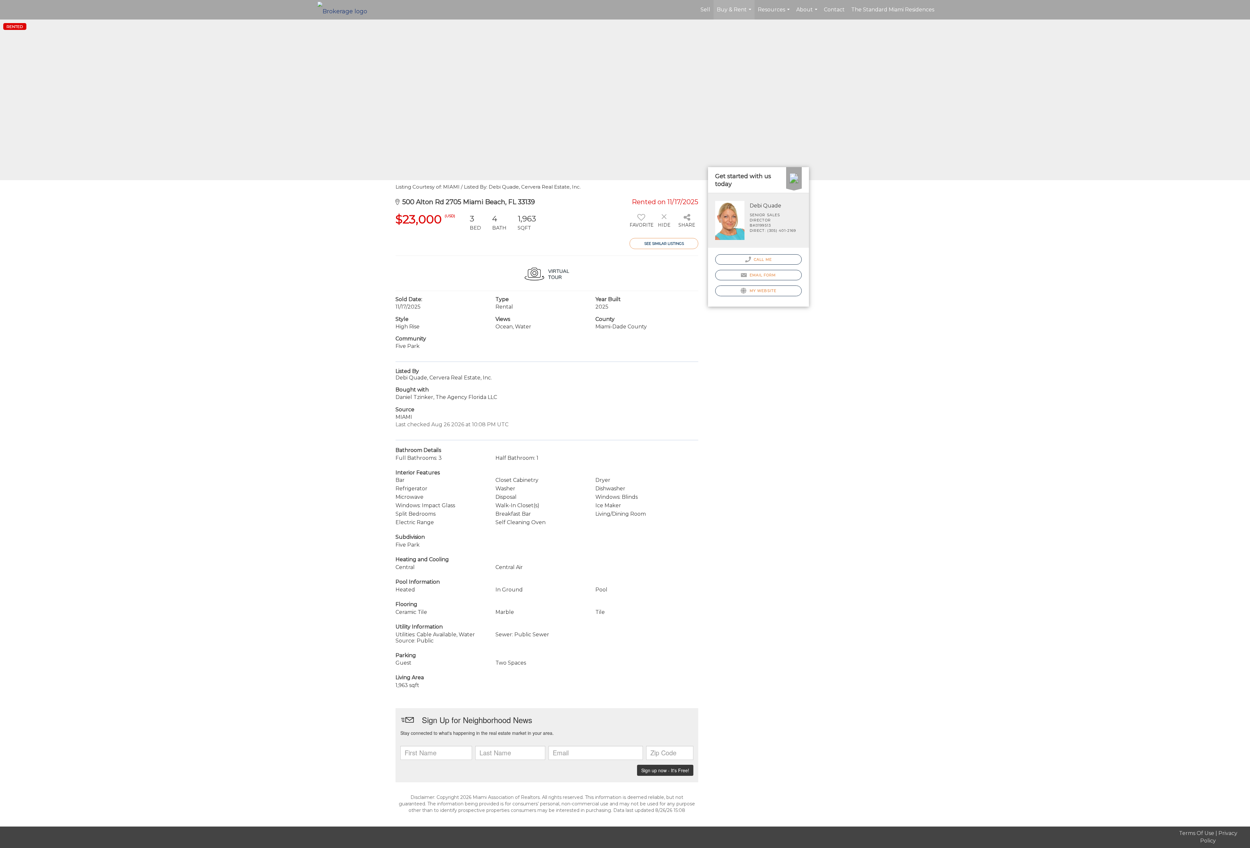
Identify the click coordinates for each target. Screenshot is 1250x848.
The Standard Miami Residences (892, 10)
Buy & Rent (735, 13)
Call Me (762, 259)
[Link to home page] (345, 10)
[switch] (641, 223)
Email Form (762, 275)
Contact (834, 10)
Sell (705, 10)
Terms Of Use (1196, 833)
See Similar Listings (664, 243)
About (807, 13)
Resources (774, 13)
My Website (762, 290)
